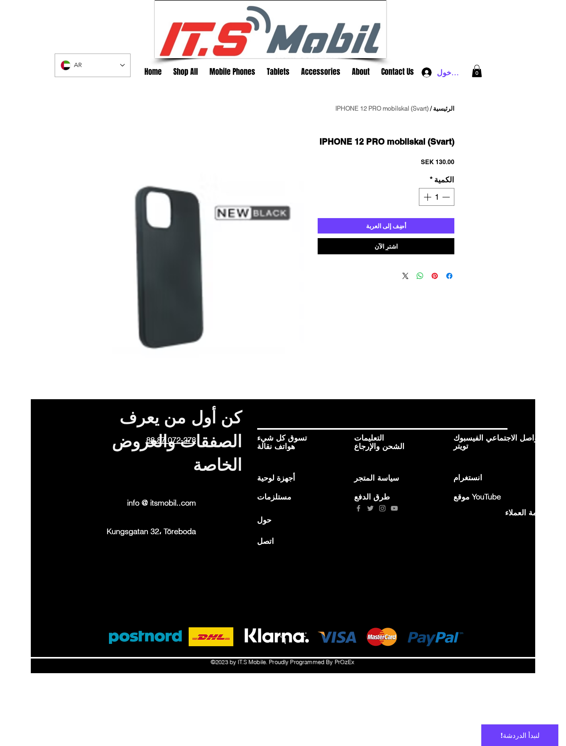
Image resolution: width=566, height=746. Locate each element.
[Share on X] (405, 276)
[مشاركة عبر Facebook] (449, 276)
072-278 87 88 (171, 440)
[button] (477, 71)
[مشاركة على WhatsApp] (420, 276)
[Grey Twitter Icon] (370, 508)
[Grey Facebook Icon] (358, 508)
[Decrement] (446, 196)
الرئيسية (443, 108)
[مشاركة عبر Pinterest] (434, 276)
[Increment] (426, 196)
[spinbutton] (436, 196)
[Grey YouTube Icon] (394, 508)
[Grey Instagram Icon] (382, 508)
